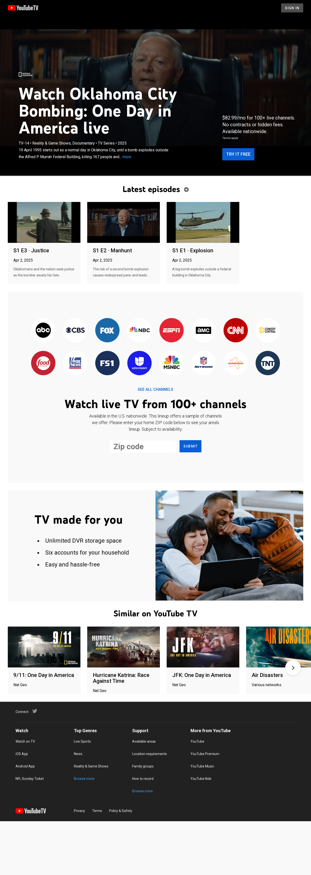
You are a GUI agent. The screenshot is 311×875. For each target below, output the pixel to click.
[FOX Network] (107, 330)
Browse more (84, 779)
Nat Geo (20, 685)
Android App (25, 766)
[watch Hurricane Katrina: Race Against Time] (123, 647)
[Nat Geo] (26, 74)
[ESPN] (172, 330)
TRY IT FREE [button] (238, 154)
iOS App (22, 754)
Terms (97, 811)
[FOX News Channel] (75, 363)
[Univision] (139, 363)
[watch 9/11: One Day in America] (44, 647)
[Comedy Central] (268, 330)
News (78, 754)
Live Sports (82, 741)
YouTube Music (202, 766)
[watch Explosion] (203, 223)
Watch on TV (25, 741)
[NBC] (139, 330)
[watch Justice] (44, 223)
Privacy (79, 811)
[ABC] (43, 330)
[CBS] (75, 330)
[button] (293, 667)
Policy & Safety (120, 811)
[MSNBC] (172, 363)
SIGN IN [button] (292, 8)
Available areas (144, 741)
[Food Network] (43, 363)
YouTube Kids (200, 779)
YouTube (197, 741)
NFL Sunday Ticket (30, 779)
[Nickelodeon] (236, 363)
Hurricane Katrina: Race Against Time (121, 678)
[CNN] (236, 330)
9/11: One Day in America (43, 675)
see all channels (155, 389)
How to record (143, 779)
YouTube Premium (204, 754)
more (126, 157)
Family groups (143, 766)
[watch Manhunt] (123, 223)
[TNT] (268, 363)
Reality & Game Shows (91, 766)
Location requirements (149, 754)
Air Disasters (267, 675)
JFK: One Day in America (201, 675)
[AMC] (204, 330)
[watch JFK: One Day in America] (203, 647)
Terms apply (230, 138)
